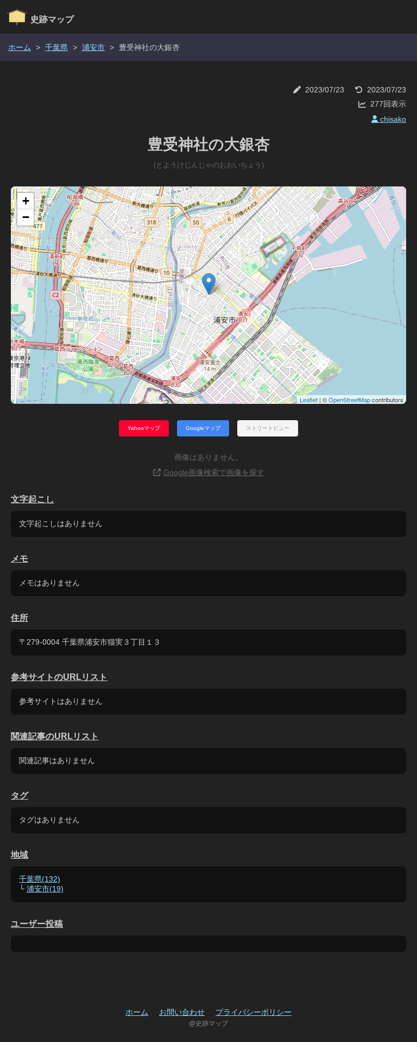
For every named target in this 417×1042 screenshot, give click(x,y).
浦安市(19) (45, 888)
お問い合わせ (182, 1012)
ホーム (19, 47)
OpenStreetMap (349, 399)
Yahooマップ (144, 428)
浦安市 (93, 47)
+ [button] (25, 201)
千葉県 (56, 47)
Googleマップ (203, 428)
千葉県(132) (39, 879)
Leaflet (309, 399)
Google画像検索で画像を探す (213, 472)
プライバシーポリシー (254, 1012)
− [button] (25, 217)
